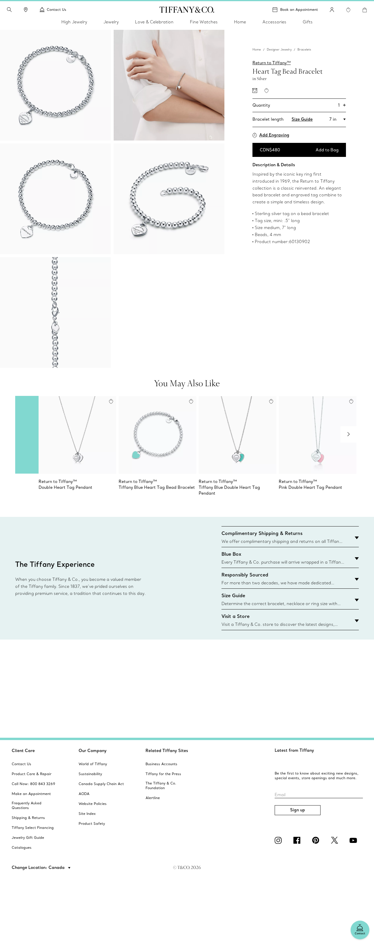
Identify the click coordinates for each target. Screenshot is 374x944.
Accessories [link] (274, 22)
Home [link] (240, 22)
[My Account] (332, 9)
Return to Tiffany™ (271, 62)
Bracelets (304, 49)
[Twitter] (335, 840)
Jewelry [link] (111, 22)
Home (256, 49)
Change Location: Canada (39, 867)
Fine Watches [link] (204, 22)
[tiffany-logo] (187, 9)
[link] (25, 9)
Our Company (93, 750)
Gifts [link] (308, 22)
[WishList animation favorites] (348, 10)
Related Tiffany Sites (167, 750)
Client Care (23, 750)
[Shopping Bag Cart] (364, 10)
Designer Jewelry (279, 49)
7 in (332, 119)
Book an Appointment (299, 9)
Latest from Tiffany (294, 750)
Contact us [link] (56, 9)
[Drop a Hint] (254, 90)
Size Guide (302, 119)
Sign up (297, 810)
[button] (9, 9)
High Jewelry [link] (74, 22)
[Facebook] (298, 840)
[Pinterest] (316, 840)
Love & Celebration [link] (154, 22)
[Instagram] (279, 840)
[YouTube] (354, 840)
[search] (9, 9)
